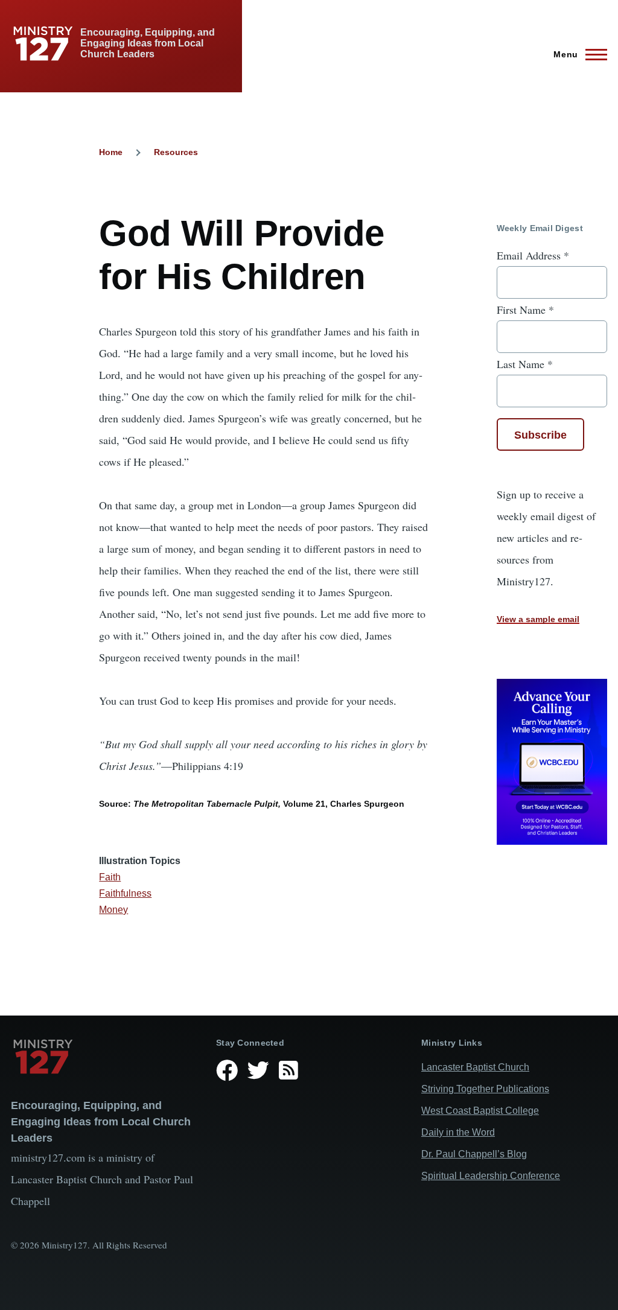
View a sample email (538, 619)
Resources (176, 152)
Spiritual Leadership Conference (490, 1176)
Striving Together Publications (485, 1089)
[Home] (104, 1056)
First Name (525, 309)
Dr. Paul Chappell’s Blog (474, 1154)
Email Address (533, 255)
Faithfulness (125, 893)
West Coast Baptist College (480, 1110)
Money (113, 910)
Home (111, 152)
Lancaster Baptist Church (475, 1067)
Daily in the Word (458, 1132)
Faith (110, 877)
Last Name (525, 364)
